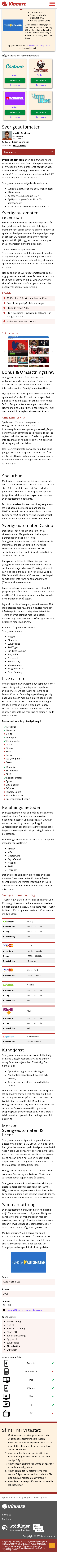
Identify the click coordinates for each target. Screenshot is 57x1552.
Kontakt (6, 1514)
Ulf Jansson (19, 145)
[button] (28, 152)
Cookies (6, 1519)
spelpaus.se (45, 45)
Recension (15, 85)
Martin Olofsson (21, 133)
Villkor (15, 75)
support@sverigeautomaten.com (24, 1310)
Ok (52, 1545)
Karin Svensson (20, 141)
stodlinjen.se (32, 45)
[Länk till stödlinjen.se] (20, 1530)
